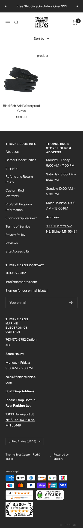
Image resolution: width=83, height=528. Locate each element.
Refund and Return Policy (19, 179)
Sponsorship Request (21, 218)
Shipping (12, 168)
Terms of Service (18, 226)
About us (12, 152)
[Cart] (75, 22)
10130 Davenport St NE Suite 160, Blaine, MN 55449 (20, 419)
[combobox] (67, 525)
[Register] (71, 302)
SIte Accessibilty (18, 251)
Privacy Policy (15, 235)
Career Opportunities (21, 160)
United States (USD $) (22, 441)
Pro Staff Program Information (19, 207)
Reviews (12, 243)
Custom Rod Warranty (15, 193)
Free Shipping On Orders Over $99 (42, 6)
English (70, 525)
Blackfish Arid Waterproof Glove (21, 108)
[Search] (16, 23)
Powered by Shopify (60, 456)
